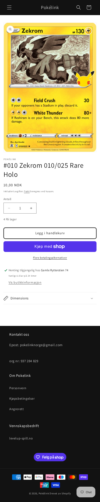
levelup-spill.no (21, 438)
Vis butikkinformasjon (25, 282)
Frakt (27, 191)
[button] (9, 7)
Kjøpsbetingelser (22, 398)
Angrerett (16, 409)
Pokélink (44, 493)
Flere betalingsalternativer (50, 257)
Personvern (18, 388)
